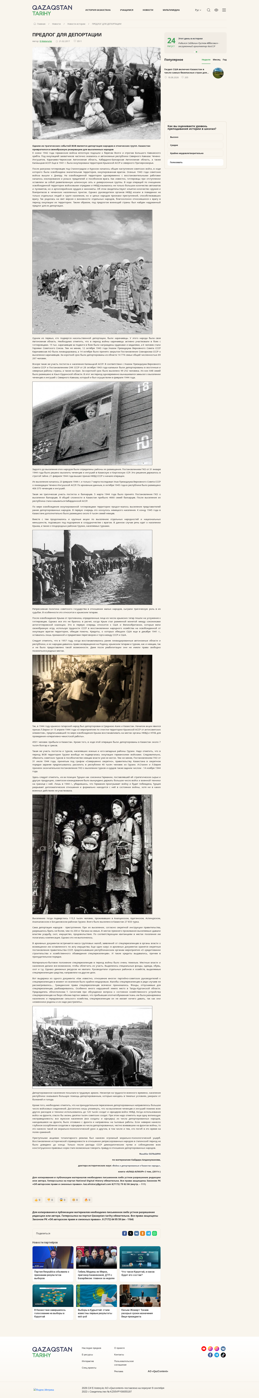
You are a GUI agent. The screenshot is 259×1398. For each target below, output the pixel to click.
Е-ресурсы (87, 1354)
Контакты (119, 1354)
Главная (41, 24)
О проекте (119, 1348)
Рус (197, 10)
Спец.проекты (89, 1367)
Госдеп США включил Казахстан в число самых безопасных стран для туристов (185, 71)
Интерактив (88, 1361)
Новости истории (76, 24)
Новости (148, 10)
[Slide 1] (194, 51)
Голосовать (176, 162)
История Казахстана (98, 10)
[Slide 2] (196, 51)
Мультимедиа (171, 10)
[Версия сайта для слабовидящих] (216, 10)
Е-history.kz (46, 41)
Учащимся (126, 10)
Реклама (118, 1371)
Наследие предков (91, 1348)
